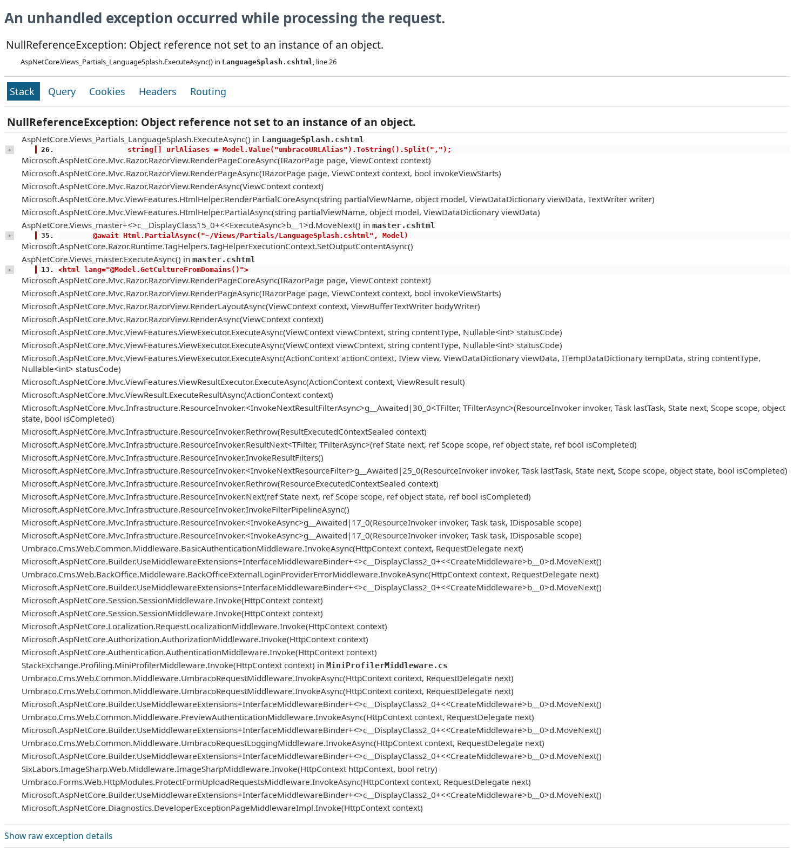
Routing (208, 91)
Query (63, 91)
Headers (159, 91)
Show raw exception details (58, 836)
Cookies (108, 91)
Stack (23, 91)
